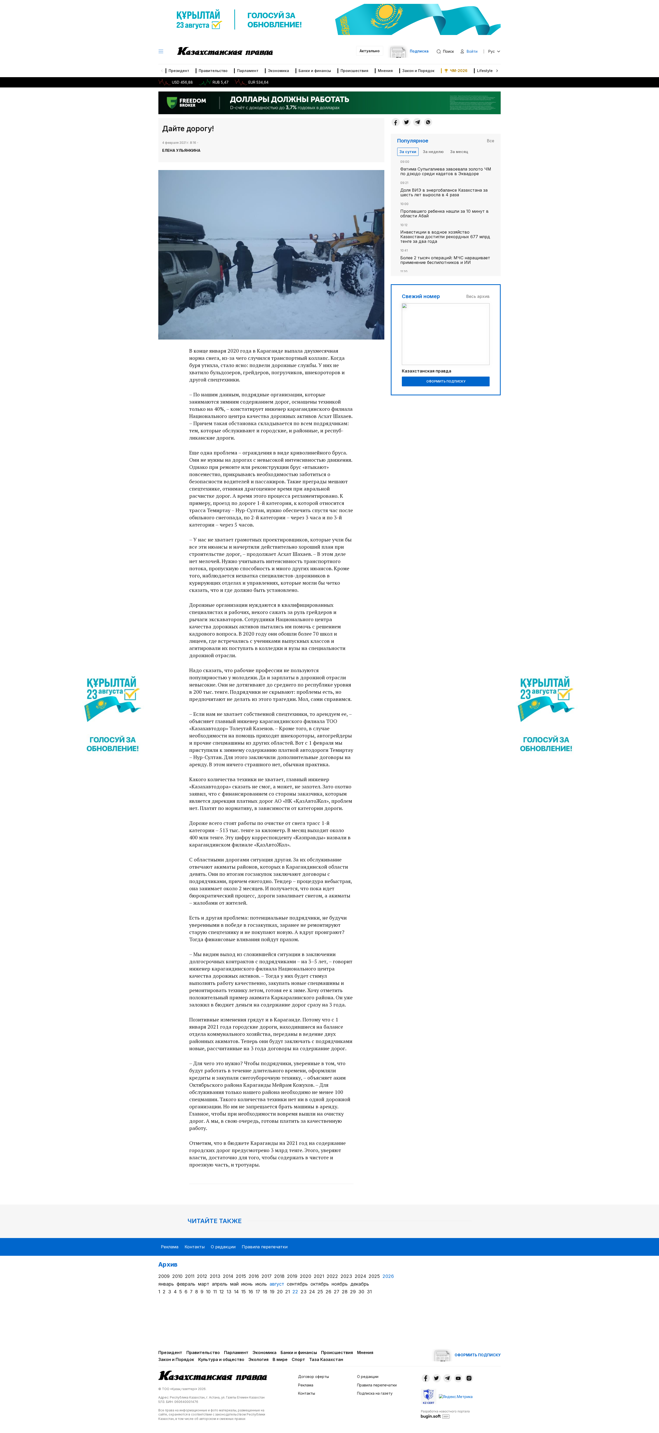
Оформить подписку (445, 381)
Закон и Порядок (418, 70)
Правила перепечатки (265, 1246)
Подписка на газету (375, 1393)
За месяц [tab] (459, 151)
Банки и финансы (315, 70)
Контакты (195, 1246)
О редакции (223, 1246)
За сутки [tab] (408, 151)
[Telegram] (417, 122)
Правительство (213, 70)
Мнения (385, 70)
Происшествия (354, 70)
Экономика (278, 70)
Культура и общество (221, 1359)
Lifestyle (485, 70)
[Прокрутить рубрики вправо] (497, 70)
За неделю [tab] (433, 151)
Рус (491, 51)
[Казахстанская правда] (225, 51)
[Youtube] (458, 1378)
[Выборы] (112, 716)
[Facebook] (396, 122)
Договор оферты (313, 1376)
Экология (258, 1359)
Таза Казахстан (326, 1359)
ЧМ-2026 (458, 70)
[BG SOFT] (445, 1414)
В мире (280, 1359)
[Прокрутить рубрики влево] (162, 70)
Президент (179, 70)
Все (490, 140)
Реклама (169, 1246)
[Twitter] (406, 122)
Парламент (247, 70)
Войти (472, 51)
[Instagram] (469, 1378)
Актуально (370, 51)
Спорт (298, 1359)
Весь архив (478, 296)
